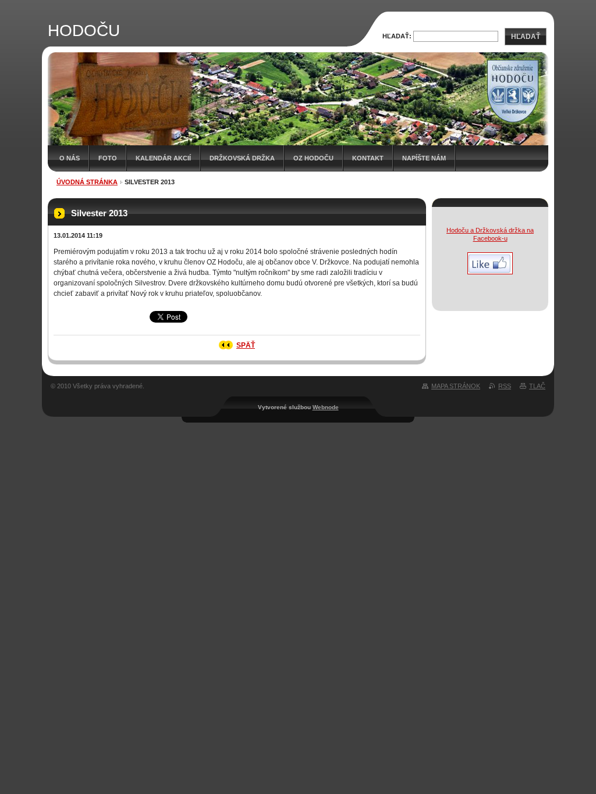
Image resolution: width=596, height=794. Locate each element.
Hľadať (525, 37)
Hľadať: (396, 36)
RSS (504, 385)
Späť (245, 345)
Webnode (326, 407)
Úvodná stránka (87, 181)
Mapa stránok (455, 385)
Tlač (537, 385)
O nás (69, 158)
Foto (107, 158)
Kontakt (368, 158)
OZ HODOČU (313, 158)
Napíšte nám (424, 158)
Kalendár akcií (163, 158)
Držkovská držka (242, 158)
